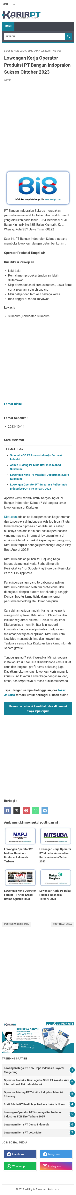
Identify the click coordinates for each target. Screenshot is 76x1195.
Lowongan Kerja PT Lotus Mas (23, 1132)
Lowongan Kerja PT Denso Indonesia (26, 1124)
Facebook (17, 1154)
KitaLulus (10, 517)
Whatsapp (18, 1166)
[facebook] (7, 810)
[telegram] (45, 810)
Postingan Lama (62, 924)
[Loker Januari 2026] (21, 15)
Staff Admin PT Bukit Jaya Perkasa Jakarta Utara (34, 1104)
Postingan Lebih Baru (16, 924)
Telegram (53, 1154)
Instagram (54, 1166)
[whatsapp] (35, 810)
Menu (8, 26)
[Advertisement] (38, 126)
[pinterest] (26, 810)
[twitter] (16, 810)
